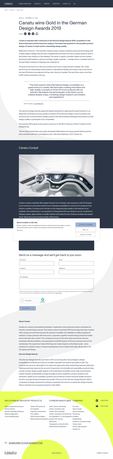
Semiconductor (10, 409)
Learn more (20, 230)
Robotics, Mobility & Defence (14, 411)
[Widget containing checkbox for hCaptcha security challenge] (32, 300)
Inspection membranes (38, 411)
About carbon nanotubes (57, 406)
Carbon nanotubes (25, 4)
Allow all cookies (85, 225)
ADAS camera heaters (37, 416)
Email (61, 260)
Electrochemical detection (58, 427)
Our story (76, 406)
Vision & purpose (78, 411)
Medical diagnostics (11, 414)
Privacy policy (102, 453)
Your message (23, 277)
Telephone (62, 268)
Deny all (86, 230)
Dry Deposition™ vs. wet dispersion (60, 416)
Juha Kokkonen (38, 104)
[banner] (8, 4)
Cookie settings (85, 234)
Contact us (66, 4)
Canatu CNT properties (56, 411)
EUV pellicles (34, 409)
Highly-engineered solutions (14, 406)
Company (47, 4)
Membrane (52, 422)
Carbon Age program (80, 427)
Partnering (76, 414)
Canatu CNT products (37, 406)
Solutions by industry (17, 400)
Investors (56, 4)
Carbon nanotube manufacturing (60, 414)
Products (37, 4)
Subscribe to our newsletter (26, 443)
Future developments (12, 416)
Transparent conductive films (58, 424)
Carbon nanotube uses (56, 409)
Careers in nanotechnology (82, 422)
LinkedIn (104, 400)
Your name (22, 260)
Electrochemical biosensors (39, 419)
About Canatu (77, 409)
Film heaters (34, 414)
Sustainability (77, 419)
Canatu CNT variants (56, 419)
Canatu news (77, 424)
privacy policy (58, 293)
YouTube (104, 406)
